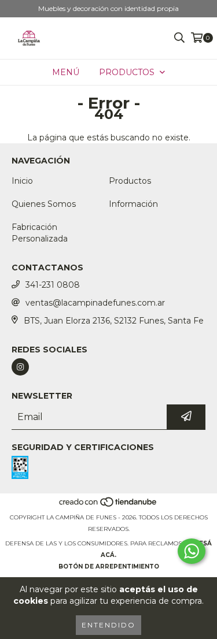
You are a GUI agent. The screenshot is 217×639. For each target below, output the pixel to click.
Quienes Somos (44, 204)
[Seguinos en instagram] (20, 367)
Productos (130, 181)
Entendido (108, 625)
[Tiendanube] (108, 506)
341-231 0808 (52, 285)
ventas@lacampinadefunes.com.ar (95, 303)
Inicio (22, 181)
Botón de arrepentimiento (108, 566)
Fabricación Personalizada (40, 233)
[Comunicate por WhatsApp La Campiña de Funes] (191, 551)
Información (133, 204)
